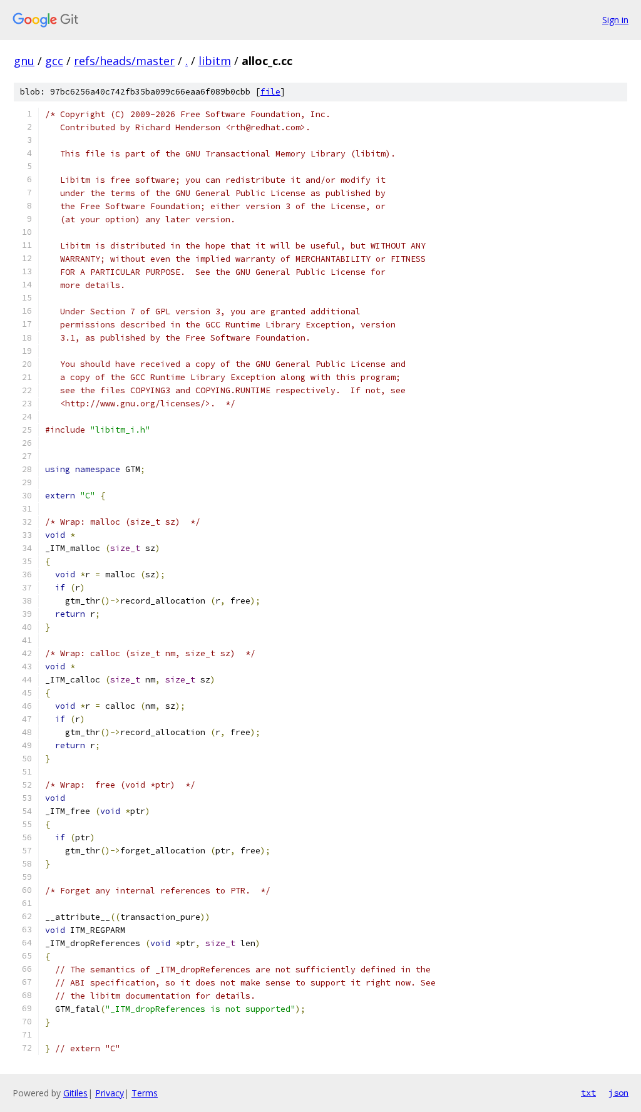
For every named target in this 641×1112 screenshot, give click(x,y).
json (618, 1092)
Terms (144, 1093)
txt (588, 1092)
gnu (24, 60)
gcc (54, 60)
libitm (214, 60)
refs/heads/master (124, 60)
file (270, 91)
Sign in (615, 20)
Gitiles (75, 1093)
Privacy (109, 1093)
